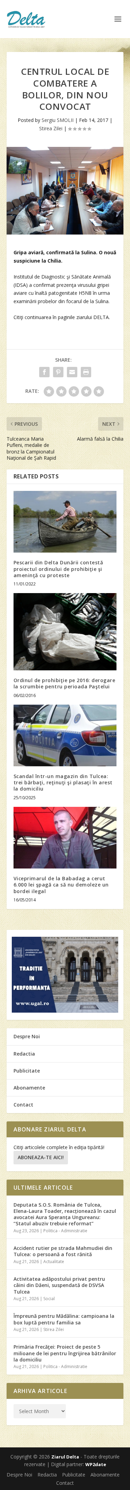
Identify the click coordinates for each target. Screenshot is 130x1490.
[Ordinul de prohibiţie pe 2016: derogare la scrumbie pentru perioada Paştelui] (65, 631)
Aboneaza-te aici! (41, 1157)
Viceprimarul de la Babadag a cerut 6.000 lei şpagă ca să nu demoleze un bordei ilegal (61, 884)
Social (49, 1299)
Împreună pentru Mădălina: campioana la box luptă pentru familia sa (64, 1319)
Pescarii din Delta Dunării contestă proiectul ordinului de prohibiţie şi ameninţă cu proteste (58, 568)
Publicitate (27, 1070)
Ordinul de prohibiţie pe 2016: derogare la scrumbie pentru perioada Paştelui (64, 683)
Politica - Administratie (65, 1231)
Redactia (24, 1053)
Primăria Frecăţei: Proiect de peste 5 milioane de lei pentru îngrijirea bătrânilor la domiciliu (65, 1353)
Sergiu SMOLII (57, 120)
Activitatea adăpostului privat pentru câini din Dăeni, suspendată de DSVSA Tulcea (59, 1285)
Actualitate (53, 1261)
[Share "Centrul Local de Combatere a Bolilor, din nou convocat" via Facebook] (44, 372)
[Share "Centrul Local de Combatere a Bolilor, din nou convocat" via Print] (86, 372)
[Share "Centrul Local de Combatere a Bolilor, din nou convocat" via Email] (72, 372)
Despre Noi (27, 1036)
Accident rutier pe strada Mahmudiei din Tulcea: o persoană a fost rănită (63, 1251)
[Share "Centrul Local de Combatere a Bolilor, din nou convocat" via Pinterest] (58, 372)
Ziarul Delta (65, 1457)
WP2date (95, 1464)
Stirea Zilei (50, 128)
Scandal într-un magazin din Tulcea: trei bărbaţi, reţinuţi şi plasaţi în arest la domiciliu (63, 782)
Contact (23, 1104)
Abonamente (29, 1087)
